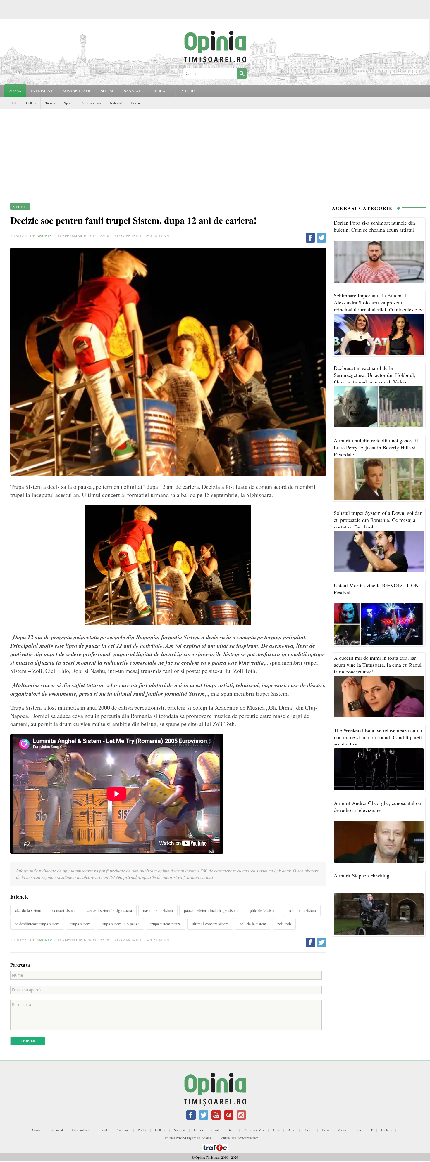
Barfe (231, 1130)
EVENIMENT (42, 90)
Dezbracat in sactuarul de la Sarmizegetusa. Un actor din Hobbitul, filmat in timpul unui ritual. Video (374, 374)
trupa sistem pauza (165, 924)
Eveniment (55, 1130)
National (116, 103)
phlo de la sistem (264, 910)
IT (371, 1130)
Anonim (45, 235)
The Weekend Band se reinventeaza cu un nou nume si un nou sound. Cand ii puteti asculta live (378, 737)
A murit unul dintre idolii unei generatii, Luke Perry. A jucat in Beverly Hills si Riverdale (376, 447)
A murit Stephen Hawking (361, 875)
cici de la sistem (28, 910)
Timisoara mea (91, 103)
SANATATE (133, 90)
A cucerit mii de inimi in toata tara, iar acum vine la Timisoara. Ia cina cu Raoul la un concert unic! (378, 664)
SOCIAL (107, 90)
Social (103, 1130)
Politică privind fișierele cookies (188, 1137)
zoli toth (284, 924)
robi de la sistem (302, 910)
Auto (291, 1130)
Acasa (15, 90)
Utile (13, 103)
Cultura (31, 103)
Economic (122, 1130)
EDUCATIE (161, 90)
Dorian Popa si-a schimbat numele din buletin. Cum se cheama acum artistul (374, 226)
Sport (68, 103)
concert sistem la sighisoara (109, 910)
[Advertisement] (215, 152)
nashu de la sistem (158, 910)
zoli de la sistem (253, 924)
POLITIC (187, 90)
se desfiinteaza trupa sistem (37, 924)
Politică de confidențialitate (238, 1137)
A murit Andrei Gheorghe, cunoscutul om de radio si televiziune (378, 806)
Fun (358, 1130)
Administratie (80, 1130)
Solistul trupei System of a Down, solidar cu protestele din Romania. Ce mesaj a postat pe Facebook (378, 519)
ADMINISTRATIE (76, 90)
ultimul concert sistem (210, 924)
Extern (135, 103)
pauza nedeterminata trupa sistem (211, 910)
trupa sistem (80, 924)
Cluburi (386, 1130)
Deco (325, 1130)
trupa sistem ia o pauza (120, 924)
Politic (142, 1130)
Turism (50, 103)
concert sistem (64, 910)
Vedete (342, 1130)
